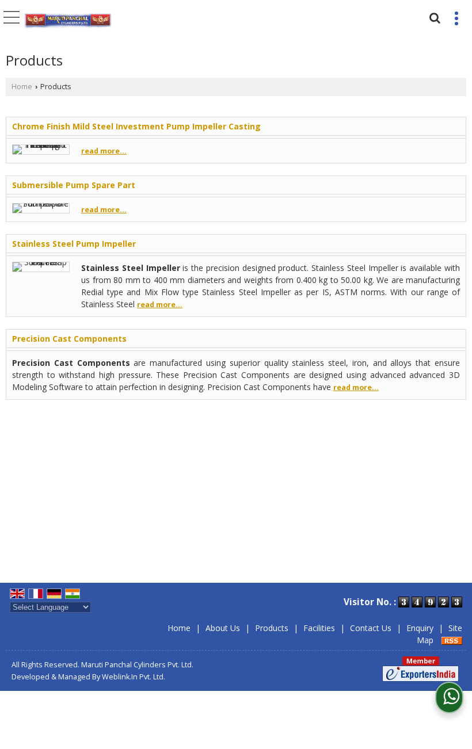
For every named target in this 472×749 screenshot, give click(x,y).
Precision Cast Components (69, 338)
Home (22, 86)
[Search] (433, 16)
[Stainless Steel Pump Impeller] (41, 262)
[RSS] (451, 640)
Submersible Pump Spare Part (73, 184)
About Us (222, 627)
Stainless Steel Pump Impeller (74, 243)
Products (271, 627)
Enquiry (419, 627)
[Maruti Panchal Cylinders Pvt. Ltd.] (68, 21)
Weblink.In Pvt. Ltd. (133, 677)
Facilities (319, 627)
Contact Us (370, 627)
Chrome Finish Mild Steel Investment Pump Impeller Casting (136, 126)
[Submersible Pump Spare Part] (41, 203)
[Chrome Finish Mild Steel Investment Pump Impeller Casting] (41, 144)
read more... (104, 151)
